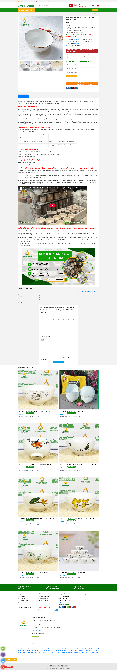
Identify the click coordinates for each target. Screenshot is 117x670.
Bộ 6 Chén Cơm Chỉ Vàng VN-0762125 (71, 411)
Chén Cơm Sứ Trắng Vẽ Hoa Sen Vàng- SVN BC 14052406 (77, 518)
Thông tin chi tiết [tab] (23, 96)
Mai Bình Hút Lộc (47, 650)
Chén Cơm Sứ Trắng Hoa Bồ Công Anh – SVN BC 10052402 (37, 572)
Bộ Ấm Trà (34, 643)
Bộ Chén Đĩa (38, 643)
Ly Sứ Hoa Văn (32, 647)
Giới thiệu (81, 1)
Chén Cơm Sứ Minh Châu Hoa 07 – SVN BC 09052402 (35, 411)
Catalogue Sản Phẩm (69, 10)
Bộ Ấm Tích (62, 647)
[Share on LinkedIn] (77, 88)
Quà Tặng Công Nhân (80, 652)
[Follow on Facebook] (60, 607)
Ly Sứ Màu (37, 647)
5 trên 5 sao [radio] (73, 323)
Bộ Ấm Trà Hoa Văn (68, 647)
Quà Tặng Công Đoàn (72, 652)
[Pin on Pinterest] (75, 88)
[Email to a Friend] (72, 88)
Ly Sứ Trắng (20, 647)
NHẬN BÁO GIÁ (30, 412)
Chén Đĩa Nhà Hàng (80, 648)
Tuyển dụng (96, 1)
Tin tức (86, 1)
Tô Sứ (48, 648)
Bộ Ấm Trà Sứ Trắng (94, 647)
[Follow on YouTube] (75, 607)
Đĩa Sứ (50, 648)
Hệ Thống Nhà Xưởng (41, 10)
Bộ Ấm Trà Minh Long (85, 647)
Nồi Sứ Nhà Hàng (70, 650)
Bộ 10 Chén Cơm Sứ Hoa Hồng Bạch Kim (72, 572)
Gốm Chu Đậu (71, 643)
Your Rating (43, 318)
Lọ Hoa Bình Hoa (50, 643)
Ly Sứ (30, 643)
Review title (43, 312)
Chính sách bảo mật (42, 602)
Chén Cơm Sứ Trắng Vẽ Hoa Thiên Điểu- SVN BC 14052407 (36, 518)
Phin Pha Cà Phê (47, 647)
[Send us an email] (65, 607)
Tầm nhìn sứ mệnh (22, 598)
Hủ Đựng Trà (35, 648)
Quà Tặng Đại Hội (63, 652)
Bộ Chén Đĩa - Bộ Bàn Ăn (31, 14)
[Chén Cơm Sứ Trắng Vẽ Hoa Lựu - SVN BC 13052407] (38, 443)
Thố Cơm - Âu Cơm (56, 648)
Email (61, 347)
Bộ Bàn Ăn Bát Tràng (64, 648)
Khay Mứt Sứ (24, 652)
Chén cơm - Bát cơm (42, 648)
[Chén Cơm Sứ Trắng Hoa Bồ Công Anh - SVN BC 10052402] (38, 551)
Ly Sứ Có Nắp (25, 647)
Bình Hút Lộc (44, 643)
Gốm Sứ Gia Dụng (64, 643)
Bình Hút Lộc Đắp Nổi (95, 648)
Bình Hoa (53, 650)
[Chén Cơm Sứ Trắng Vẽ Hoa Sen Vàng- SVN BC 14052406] (79, 497)
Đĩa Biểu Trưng (45, 652)
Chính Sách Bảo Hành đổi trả (24, 607)
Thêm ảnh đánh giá (45, 336)
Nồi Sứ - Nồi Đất (57, 643)
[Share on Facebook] (67, 88)
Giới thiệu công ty (22, 596)
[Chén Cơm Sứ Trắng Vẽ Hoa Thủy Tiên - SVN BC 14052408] (79, 443)
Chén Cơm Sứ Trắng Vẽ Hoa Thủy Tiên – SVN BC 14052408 (78, 465)
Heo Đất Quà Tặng (30, 652)
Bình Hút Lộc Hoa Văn (22, 650)
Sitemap (61, 602)
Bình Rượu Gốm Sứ (88, 650)
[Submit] (71, 5)
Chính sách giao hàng (43, 598)
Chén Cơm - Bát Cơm (45, 14)
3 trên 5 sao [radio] (63, 323)
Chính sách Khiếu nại (43, 600)
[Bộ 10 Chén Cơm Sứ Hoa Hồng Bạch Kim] (79, 551)
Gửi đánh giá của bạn (89, 291)
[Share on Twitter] (70, 88)
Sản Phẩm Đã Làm (81, 10)
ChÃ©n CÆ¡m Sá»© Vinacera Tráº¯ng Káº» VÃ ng (30, 100)
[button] (61, 38)
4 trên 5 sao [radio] (68, 323)
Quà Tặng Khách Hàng (89, 652)
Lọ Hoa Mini (57, 650)
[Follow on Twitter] (63, 607)
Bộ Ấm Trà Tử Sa (21, 648)
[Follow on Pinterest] (70, 607)
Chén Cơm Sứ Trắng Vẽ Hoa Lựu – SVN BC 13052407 (35, 465)
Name (42, 347)
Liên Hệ (90, 1)
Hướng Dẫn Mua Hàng (43, 596)
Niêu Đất (75, 650)
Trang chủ (21, 14)
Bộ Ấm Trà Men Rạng (77, 647)
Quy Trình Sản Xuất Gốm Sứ (55, 10)
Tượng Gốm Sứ (81, 650)
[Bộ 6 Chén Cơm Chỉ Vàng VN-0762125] (79, 390)
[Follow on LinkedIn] (73, 607)
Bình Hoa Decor (63, 650)
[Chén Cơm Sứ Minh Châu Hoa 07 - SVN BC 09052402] (38, 390)
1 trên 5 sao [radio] (53, 323)
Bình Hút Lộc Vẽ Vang (39, 650)
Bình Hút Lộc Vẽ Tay (31, 650)
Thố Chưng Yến (87, 648)
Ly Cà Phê (42, 647)
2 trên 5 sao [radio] (58, 323)
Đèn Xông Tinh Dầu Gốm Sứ (54, 652)
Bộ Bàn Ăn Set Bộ (72, 648)
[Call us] (68, 607)
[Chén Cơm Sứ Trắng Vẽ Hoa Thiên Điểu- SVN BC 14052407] (38, 497)
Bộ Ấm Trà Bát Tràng (55, 647)
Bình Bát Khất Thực (38, 652)
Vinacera (86, 643)
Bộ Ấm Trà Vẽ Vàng (28, 648)
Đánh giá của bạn (45, 325)
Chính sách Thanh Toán (43, 605)
